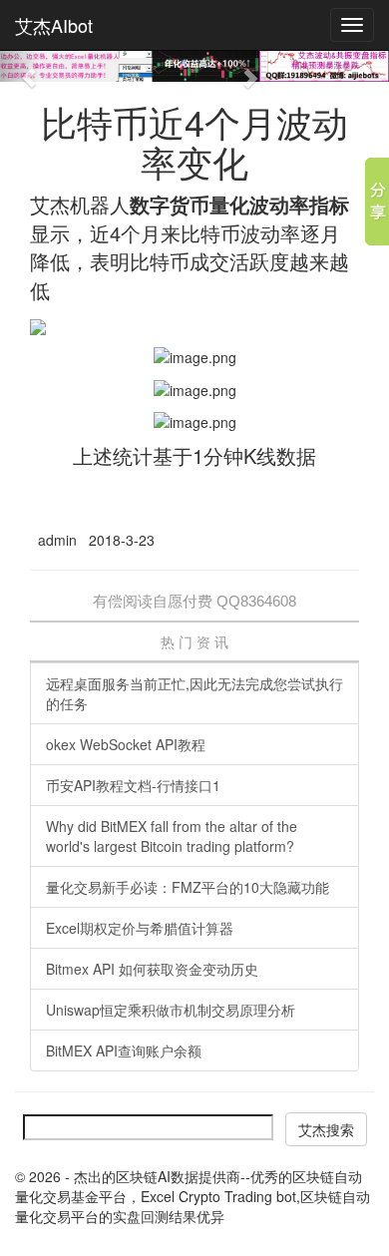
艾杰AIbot (54, 25)
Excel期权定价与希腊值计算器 (139, 928)
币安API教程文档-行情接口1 (133, 785)
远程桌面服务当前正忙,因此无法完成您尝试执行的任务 (194, 693)
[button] (19, 66)
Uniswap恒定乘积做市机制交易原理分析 (170, 1010)
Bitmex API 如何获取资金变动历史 (152, 969)
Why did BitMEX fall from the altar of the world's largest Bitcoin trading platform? (171, 836)
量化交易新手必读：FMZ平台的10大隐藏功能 (187, 887)
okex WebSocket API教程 (125, 744)
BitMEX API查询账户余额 (123, 1050)
